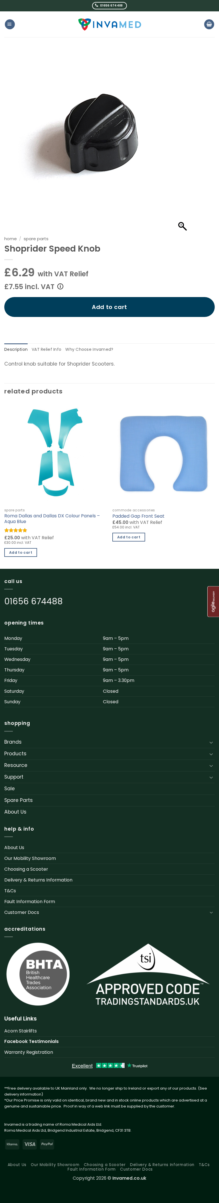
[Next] (214, 485)
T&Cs (10, 891)
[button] (10, 24)
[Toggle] (211, 742)
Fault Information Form (29, 902)
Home (10, 239)
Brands (13, 742)
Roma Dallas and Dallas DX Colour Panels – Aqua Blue (52, 518)
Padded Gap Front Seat (138, 516)
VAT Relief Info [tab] (46, 349)
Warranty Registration (28, 1052)
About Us (15, 811)
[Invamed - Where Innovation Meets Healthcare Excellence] (109, 24)
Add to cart (109, 307)
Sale (9, 788)
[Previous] (4, 485)
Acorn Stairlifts (20, 1031)
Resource (15, 765)
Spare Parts (36, 239)
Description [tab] (16, 349)
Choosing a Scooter (26, 869)
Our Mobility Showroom (30, 858)
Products (15, 753)
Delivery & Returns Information (38, 880)
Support (13, 776)
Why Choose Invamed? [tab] (89, 349)
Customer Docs (21, 912)
